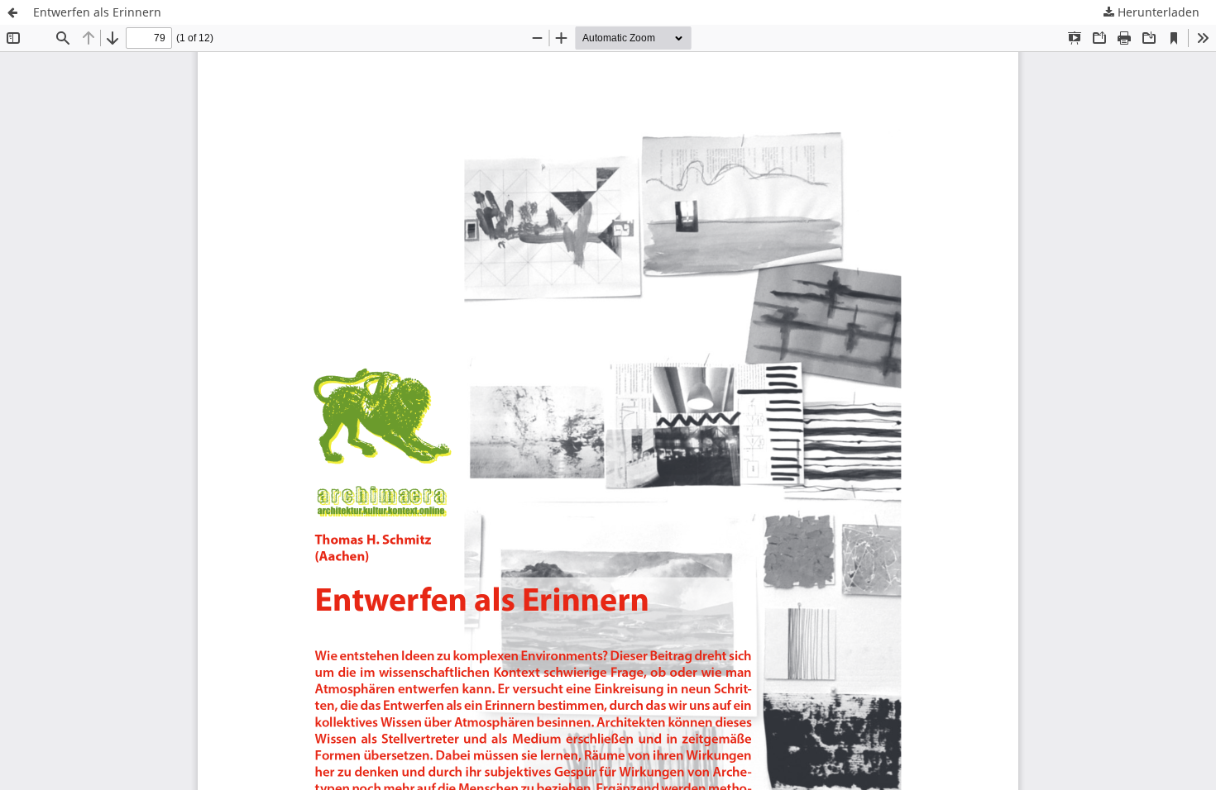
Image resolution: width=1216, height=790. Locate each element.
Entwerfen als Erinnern (97, 12)
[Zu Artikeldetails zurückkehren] (12, 12)
